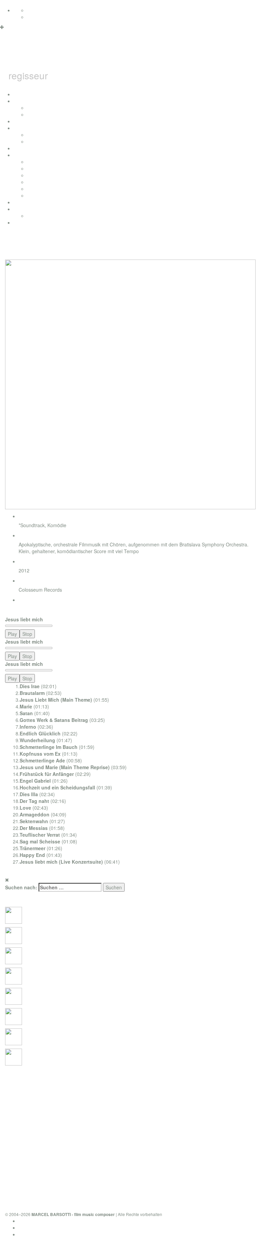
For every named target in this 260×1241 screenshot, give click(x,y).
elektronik (37, 175)
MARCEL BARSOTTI (106, 55)
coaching (23, 222)
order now (29, 609)
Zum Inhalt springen (21, 3)
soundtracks (27, 155)
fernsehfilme (40, 134)
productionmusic (31, 202)
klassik (34, 195)
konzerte (36, 107)
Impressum (31, 1227)
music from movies (47, 168)
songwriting (39, 188)
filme (19, 128)
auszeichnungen (31, 121)
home (20, 94)
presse (34, 114)
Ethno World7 (41, 215)
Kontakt (27, 1234)
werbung (36, 182)
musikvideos (40, 141)
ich (17, 101)
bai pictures (26, 148)
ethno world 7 (28, 209)
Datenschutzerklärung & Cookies (54, 1220)
